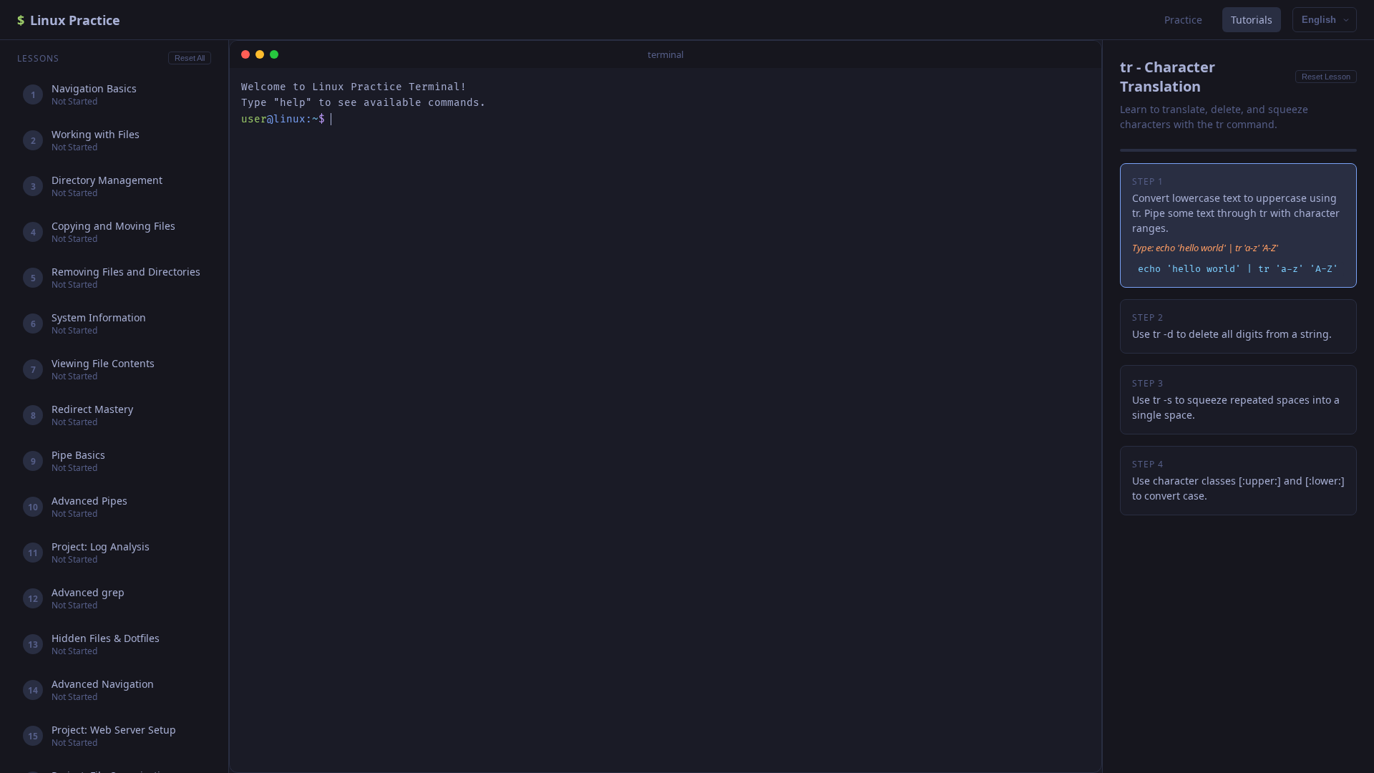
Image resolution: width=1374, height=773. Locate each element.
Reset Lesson (1326, 76)
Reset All (190, 58)
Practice (1183, 19)
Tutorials (1251, 19)
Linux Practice (68, 20)
